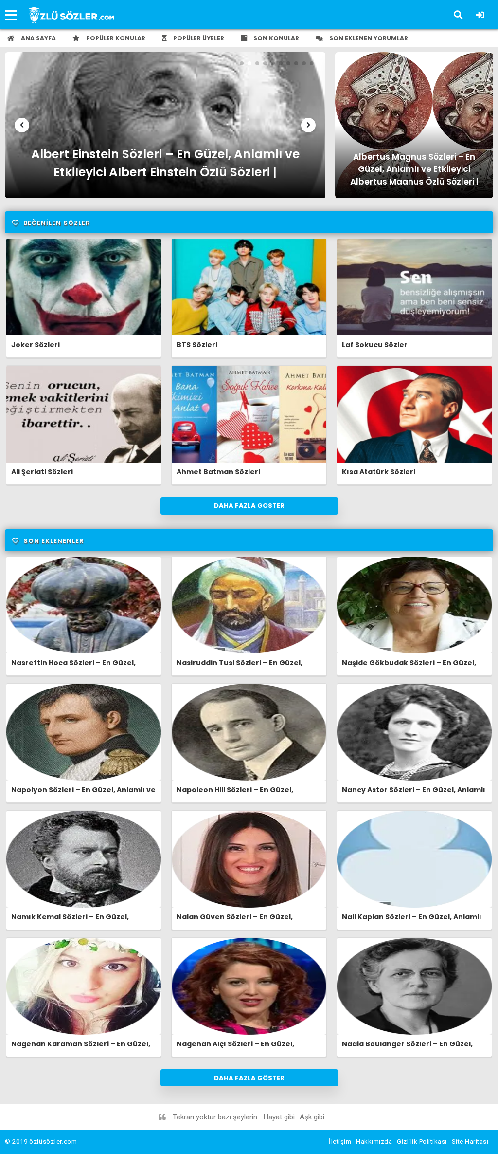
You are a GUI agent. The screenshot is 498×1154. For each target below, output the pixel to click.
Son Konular (275, 38)
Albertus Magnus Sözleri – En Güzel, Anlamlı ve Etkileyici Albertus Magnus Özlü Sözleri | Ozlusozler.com (414, 168)
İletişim (340, 1141)
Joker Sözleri (35, 345)
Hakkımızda (374, 1141)
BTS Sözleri (197, 345)
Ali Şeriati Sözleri (42, 472)
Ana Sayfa (37, 38)
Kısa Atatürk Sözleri (378, 472)
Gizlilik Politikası (422, 1141)
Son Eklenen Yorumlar (368, 38)
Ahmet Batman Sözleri (218, 472)
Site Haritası (470, 1141)
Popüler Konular (115, 38)
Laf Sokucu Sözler (375, 345)
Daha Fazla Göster (249, 505)
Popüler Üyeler (198, 38)
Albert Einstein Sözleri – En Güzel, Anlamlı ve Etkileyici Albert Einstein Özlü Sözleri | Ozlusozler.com (165, 165)
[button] (22, 125)
